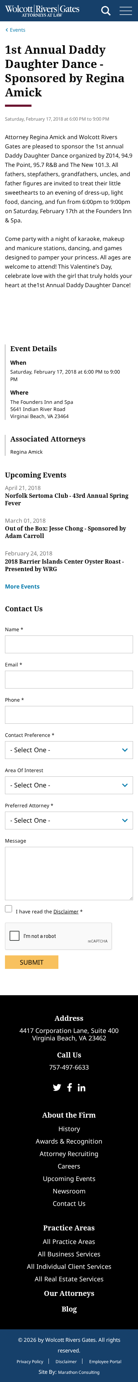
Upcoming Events (69, 1178)
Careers (69, 1166)
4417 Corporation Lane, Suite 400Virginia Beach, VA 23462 (69, 1034)
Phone (13, 699)
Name (13, 629)
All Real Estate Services (69, 1279)
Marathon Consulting (78, 1372)
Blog (69, 1309)
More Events (22, 586)
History (69, 1128)
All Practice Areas (69, 1241)
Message (15, 840)
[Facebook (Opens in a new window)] (69, 1088)
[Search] (106, 10)
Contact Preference (28, 735)
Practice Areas (69, 1228)
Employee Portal (105, 1361)
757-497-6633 (69, 1067)
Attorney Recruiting (69, 1153)
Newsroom (69, 1191)
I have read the (47, 911)
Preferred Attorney (28, 805)
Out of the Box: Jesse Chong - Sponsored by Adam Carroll (65, 532)
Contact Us (69, 1203)
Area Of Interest (24, 770)
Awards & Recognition (69, 1141)
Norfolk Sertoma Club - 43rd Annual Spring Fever (66, 499)
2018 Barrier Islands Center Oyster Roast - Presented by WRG (64, 565)
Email (12, 664)
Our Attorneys (69, 1293)
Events (17, 29)
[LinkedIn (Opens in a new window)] (81, 1088)
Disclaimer (66, 911)
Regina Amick (26, 451)
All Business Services (69, 1254)
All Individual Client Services (69, 1266)
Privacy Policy (30, 1361)
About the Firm (69, 1115)
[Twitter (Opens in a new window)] (57, 1088)
